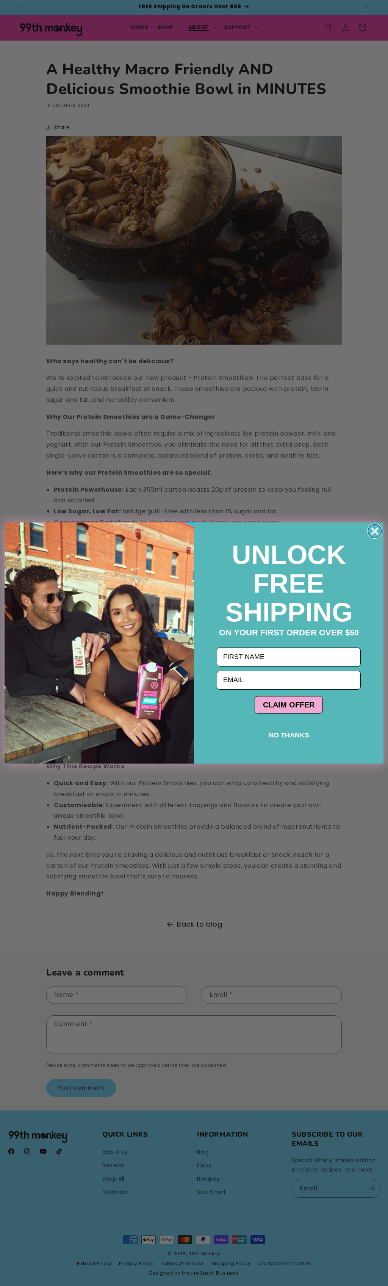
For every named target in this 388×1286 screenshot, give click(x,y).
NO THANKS (289, 735)
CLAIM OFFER (288, 705)
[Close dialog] (375, 531)
